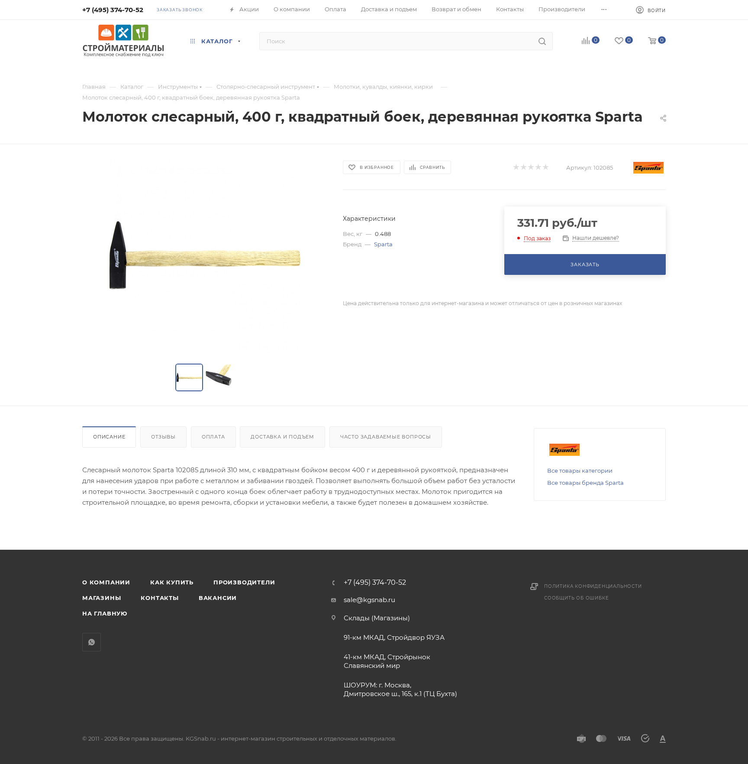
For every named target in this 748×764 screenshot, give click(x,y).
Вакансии (218, 597)
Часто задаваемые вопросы (385, 437)
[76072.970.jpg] (204, 255)
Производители (244, 582)
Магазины (101, 597)
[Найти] (542, 41)
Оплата (213, 437)
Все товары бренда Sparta (585, 482)
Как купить (171, 582)
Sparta (383, 244)
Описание (109, 437)
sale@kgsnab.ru (369, 600)
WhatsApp (91, 642)
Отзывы (163, 437)
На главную (104, 613)
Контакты (159, 597)
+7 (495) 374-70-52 (112, 10)
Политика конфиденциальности (593, 586)
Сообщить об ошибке (576, 598)
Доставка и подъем (282, 437)
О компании (106, 582)
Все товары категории (580, 470)
